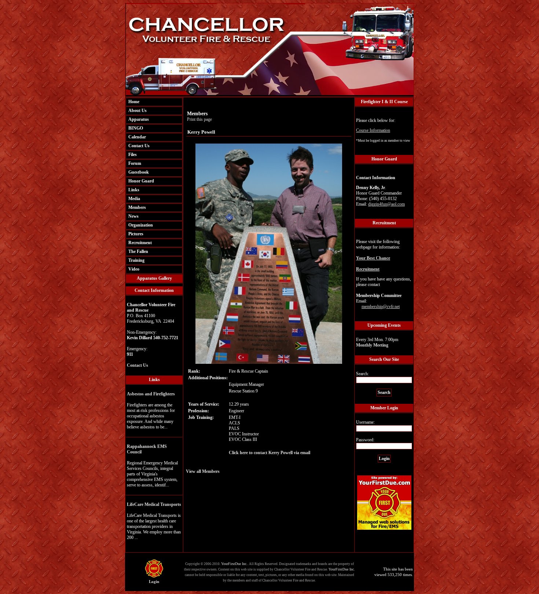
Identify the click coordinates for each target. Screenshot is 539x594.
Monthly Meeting (372, 345)
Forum (134, 163)
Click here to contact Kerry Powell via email (269, 452)
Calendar (137, 137)
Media (134, 198)
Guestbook (138, 172)
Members (137, 207)
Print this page (199, 119)
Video (133, 269)
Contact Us (139, 145)
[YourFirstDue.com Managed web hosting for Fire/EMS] (384, 528)
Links (133, 189)
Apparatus (138, 119)
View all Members (203, 471)
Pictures (135, 233)
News (133, 216)
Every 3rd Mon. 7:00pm (377, 342)
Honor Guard (141, 181)
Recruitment (140, 242)
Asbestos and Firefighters (151, 393)
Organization (140, 225)
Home (133, 101)
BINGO (135, 128)
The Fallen (138, 251)
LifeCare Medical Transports (154, 504)
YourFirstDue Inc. (234, 564)
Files (132, 154)
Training (136, 260)
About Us (137, 110)
